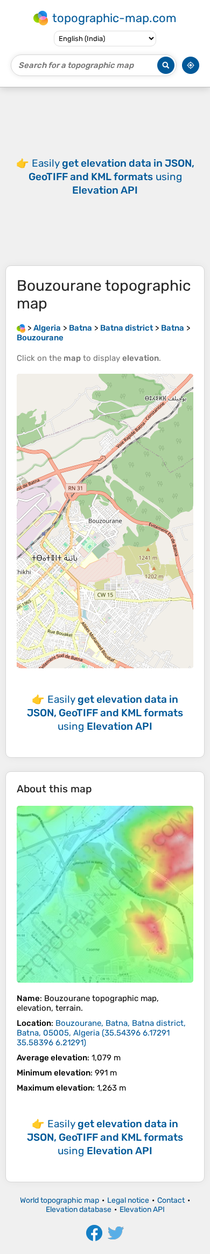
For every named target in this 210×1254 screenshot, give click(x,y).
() (101, 1032)
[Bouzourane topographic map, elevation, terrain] (105, 894)
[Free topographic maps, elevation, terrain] (21, 328)
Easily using (111, 176)
